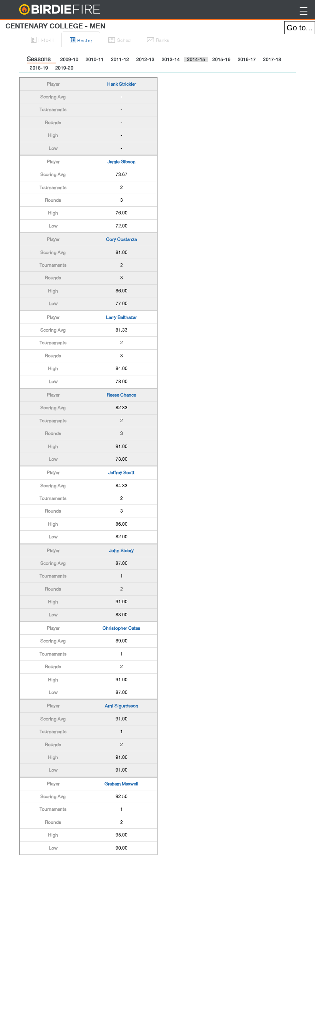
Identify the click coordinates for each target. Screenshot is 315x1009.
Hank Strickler (121, 84)
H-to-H (42, 39)
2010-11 (95, 59)
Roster (81, 39)
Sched (119, 39)
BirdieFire (75, 9)
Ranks (157, 39)
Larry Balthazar (121, 317)
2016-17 (247, 59)
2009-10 (69, 59)
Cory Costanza (121, 239)
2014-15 (196, 59)
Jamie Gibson (122, 161)
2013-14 (171, 59)
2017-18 (272, 59)
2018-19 (39, 68)
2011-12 (120, 59)
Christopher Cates (121, 628)
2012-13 (145, 59)
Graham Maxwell (121, 784)
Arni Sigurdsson (121, 706)
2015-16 (221, 59)
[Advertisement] (80, 874)
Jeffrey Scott (121, 472)
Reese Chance (121, 395)
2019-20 (64, 68)
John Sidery (121, 550)
